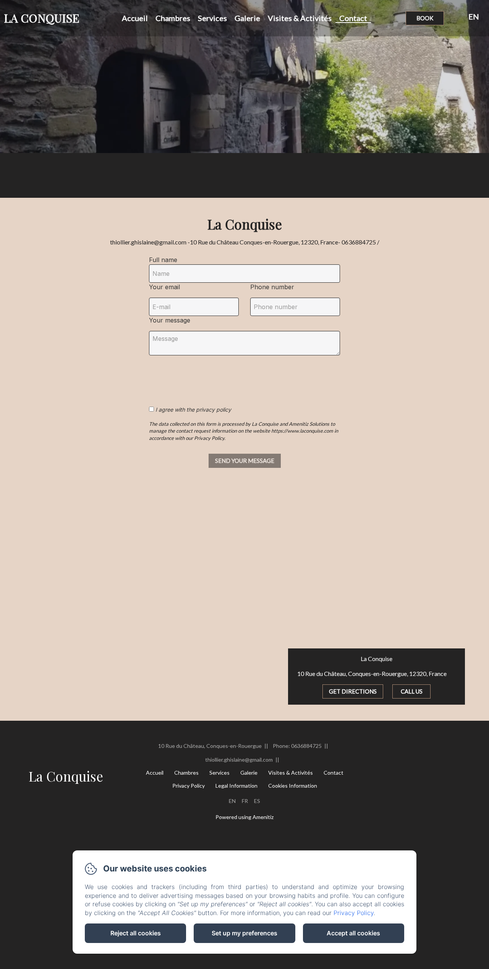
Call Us (412, 691)
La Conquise (66, 776)
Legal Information (236, 785)
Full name (163, 260)
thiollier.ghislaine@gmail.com (239, 759)
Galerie (247, 18)
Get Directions (353, 691)
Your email (164, 287)
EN (232, 801)
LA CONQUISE (41, 18)
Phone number (272, 287)
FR (245, 801)
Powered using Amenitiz (244, 817)
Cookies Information (292, 785)
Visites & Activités (300, 18)
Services (212, 18)
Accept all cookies (353, 933)
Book (424, 18)
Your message (169, 320)
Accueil (135, 18)
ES (257, 801)
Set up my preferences (244, 933)
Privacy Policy (188, 785)
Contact (353, 18)
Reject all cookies (135, 933)
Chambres (172, 18)
